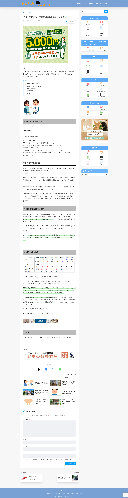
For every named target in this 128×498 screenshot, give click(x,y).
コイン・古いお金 (101, 109)
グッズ (88, 109)
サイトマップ (50, 493)
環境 (88, 96)
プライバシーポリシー (76, 493)
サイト (25, 453)
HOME (64, 490)
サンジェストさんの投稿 (101, 50)
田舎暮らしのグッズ (101, 91)
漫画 (101, 114)
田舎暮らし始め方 (101, 96)
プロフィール (66, 493)
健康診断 (101, 159)
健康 (88, 29)
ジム (101, 29)
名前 (25, 439)
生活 (106, 3)
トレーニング (88, 24)
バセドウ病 (73, 377)
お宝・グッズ (99, 3)
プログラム (88, 73)
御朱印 (88, 114)
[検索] (106, 11)
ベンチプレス (101, 24)
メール (26, 446)
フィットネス (80, 3)
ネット (88, 68)
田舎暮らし (92, 3)
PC (101, 62)
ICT (86, 3)
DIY (88, 153)
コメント (26, 419)
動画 (101, 68)
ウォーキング (88, 35)
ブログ (101, 73)
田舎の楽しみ (101, 85)
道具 (101, 35)
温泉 (88, 91)
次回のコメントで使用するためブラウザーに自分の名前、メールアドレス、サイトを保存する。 (49, 459)
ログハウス (88, 85)
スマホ (88, 62)
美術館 (88, 164)
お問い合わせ (58, 493)
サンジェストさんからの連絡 (88, 50)
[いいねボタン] (25, 68)
